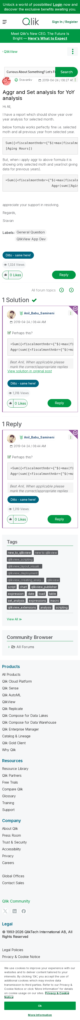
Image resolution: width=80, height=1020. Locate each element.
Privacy (8, 856)
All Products (11, 674)
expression (16, 593)
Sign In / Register (65, 22)
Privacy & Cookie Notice (21, 957)
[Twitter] (5, 911)
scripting (62, 607)
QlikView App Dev (31, 239)
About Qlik (10, 828)
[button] (75, 79)
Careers (8, 863)
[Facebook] (23, 911)
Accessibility (11, 849)
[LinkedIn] (14, 911)
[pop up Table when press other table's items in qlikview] (63, 290)
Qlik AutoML (11, 695)
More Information (40, 1015)
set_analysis (16, 600)
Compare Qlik (12, 789)
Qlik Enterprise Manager (20, 729)
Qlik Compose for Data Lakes (25, 715)
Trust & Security (14, 842)
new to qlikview (46, 552)
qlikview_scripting (20, 559)
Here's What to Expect (47, 38)
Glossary (9, 796)
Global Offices (13, 876)
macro (54, 600)
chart (23, 587)
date (31, 593)
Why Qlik (9, 750)
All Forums (25, 647)
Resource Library (15, 768)
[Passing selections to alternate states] (71, 290)
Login (57, 4)
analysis (45, 607)
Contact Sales (13, 883)
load (42, 593)
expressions (37, 600)
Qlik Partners (12, 775)
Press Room (11, 835)
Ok (40, 1005)
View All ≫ (14, 619)
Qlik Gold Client (14, 743)
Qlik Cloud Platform (17, 681)
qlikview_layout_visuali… (24, 566)
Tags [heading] (12, 542)
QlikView (10, 51)
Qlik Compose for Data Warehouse (29, 722)
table (52, 593)
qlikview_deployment (23, 573)
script (12, 587)
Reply (63, 275)
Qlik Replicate (12, 709)
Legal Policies (12, 950)
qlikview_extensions (22, 607)
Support (8, 810)
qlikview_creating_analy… (25, 580)
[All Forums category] (9, 647)
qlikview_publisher (44, 587)
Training (8, 803)
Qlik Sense (10, 688)
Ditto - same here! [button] (18, 255)
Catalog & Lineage (16, 736)
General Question (31, 232)
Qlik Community (16, 901)
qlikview (53, 580)
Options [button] (72, 51)
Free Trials (10, 782)
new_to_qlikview (19, 552)
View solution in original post (29, 371)
